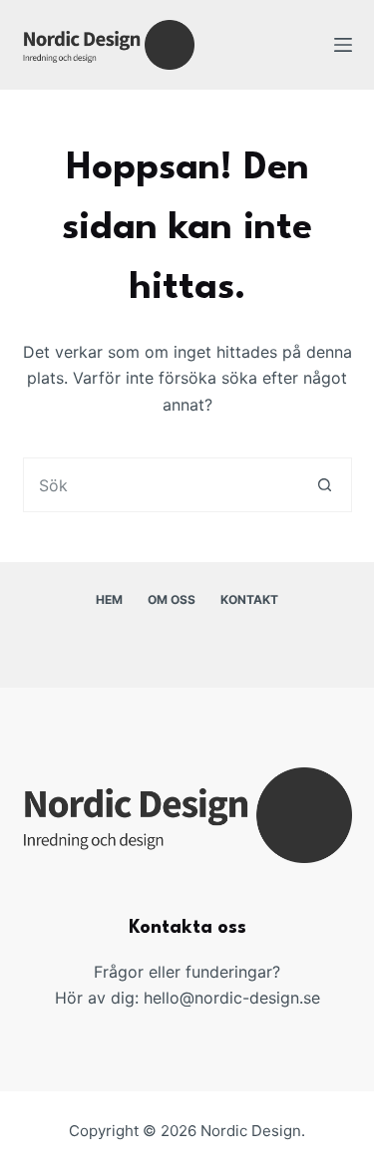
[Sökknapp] (324, 484)
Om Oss (171, 599)
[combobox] (161, 484)
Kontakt (249, 599)
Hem (109, 599)
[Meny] (343, 45)
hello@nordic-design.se (232, 998)
